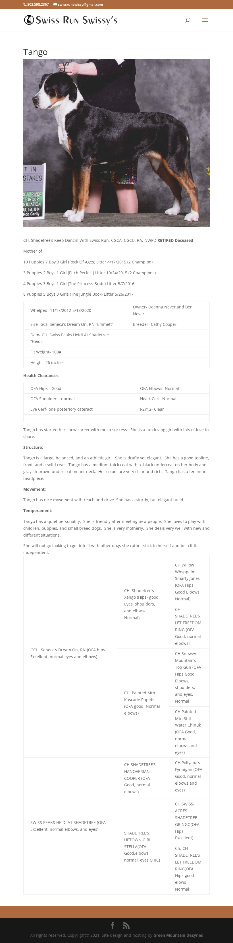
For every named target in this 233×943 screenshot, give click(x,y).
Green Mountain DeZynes (178, 935)
